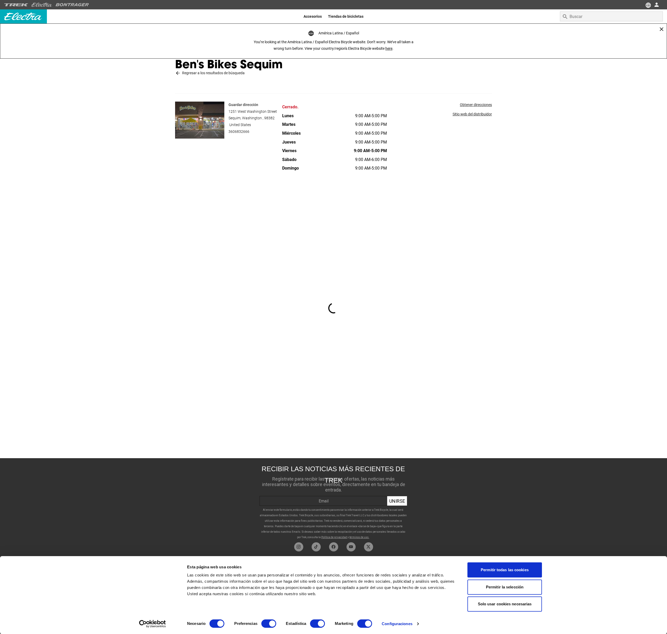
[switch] (268, 623)
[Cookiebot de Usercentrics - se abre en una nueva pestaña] (152, 624)
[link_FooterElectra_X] (368, 546)
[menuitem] (312, 16)
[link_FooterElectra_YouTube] (351, 546)
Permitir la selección (504, 587)
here (388, 48)
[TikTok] (316, 546)
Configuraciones (397, 623)
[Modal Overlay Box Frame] (333, 500)
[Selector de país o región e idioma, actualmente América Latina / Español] (647, 4)
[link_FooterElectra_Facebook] (333, 546)
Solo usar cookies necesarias (505, 604)
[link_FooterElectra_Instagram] (298, 546)
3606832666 (238, 131)
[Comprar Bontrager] (72, 4)
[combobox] (611, 16)
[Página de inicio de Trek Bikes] (16, 4)
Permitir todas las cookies (505, 570)
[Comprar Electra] (42, 5)
